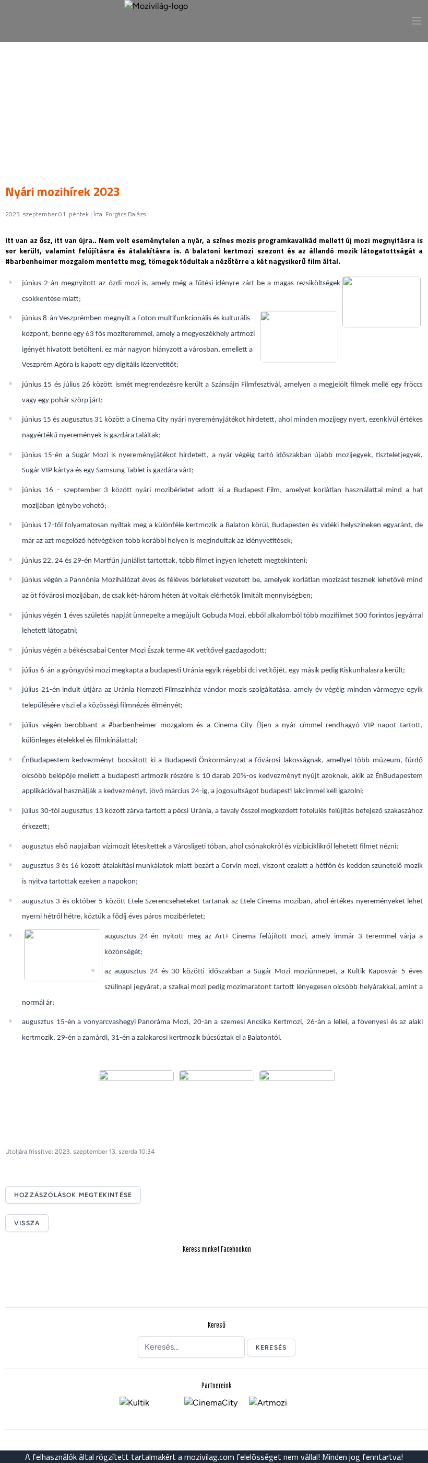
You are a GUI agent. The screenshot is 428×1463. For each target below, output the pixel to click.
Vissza (27, 1223)
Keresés (271, 1347)
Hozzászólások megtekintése (73, 1195)
